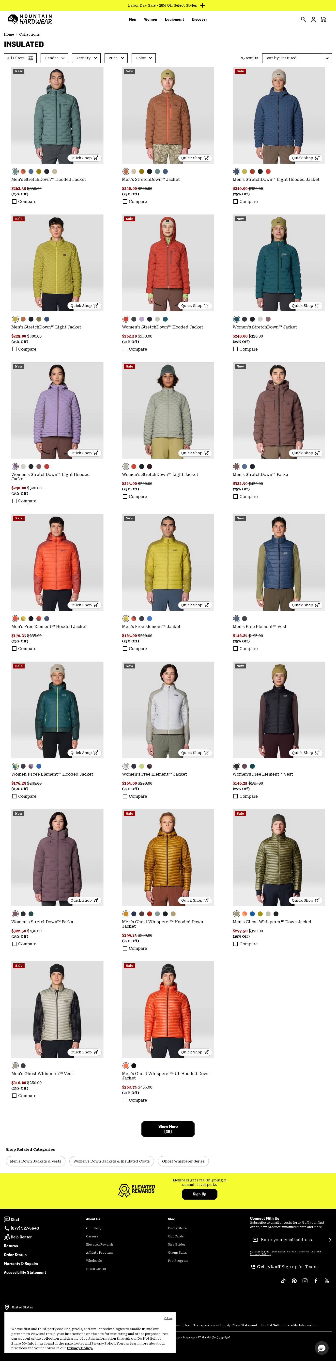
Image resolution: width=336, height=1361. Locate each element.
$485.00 (145, 1087)
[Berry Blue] (149, 618)
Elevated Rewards (100, 1244)
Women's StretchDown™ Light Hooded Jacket (50, 476)
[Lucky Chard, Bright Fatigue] (23, 618)
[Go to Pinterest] (294, 1283)
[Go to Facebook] (315, 1283)
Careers (92, 1236)
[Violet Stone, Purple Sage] (57, 410)
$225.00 (19, 336)
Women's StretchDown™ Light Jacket (160, 474)
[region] (90, 1332)
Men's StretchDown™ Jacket (151, 179)
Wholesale (94, 1260)
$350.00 (34, 188)
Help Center (21, 1237)
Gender (51, 58)
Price (113, 58)
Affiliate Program (99, 1252)
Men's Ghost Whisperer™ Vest (42, 1073)
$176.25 (19, 635)
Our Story (94, 1228)
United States (22, 1307)
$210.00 (19, 1082)
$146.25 (240, 635)
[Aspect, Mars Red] (57, 562)
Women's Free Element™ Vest (263, 774)
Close (168, 1318)
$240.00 (130, 188)
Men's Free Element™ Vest (260, 626)
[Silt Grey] (157, 319)
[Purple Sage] (268, 319)
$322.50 (240, 483)
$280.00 (34, 1082)
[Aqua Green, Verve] (57, 710)
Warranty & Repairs (21, 1263)
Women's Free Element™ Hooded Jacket (52, 774)
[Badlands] (54, 171)
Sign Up (199, 1194)
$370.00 (255, 931)
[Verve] (31, 913)
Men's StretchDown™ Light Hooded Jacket (276, 179)
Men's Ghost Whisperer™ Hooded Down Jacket (162, 924)
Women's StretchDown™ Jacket (265, 327)
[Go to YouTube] (326, 1283)
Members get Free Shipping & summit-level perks (200, 1182)
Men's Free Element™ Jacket (151, 626)
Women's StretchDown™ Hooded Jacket (162, 327)
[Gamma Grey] (260, 319)
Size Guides (176, 1244)
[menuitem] (132, 19)
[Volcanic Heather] (133, 319)
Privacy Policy (260, 1254)
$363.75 (130, 1087)
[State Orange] (168, 1009)
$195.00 (255, 635)
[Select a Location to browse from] (7, 1307)
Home (9, 34)
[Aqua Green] (165, 319)
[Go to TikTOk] (283, 1283)
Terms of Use (306, 1251)
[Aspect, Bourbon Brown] (244, 913)
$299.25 (130, 935)
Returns (11, 1246)
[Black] (46, 171)
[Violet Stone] (141, 319)
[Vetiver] (38, 171)
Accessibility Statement (25, 1272)
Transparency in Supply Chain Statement (225, 1325)
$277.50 (240, 931)
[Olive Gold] (168, 857)
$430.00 (255, 483)
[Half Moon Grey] (268, 913)
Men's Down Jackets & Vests (35, 1161)
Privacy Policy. (80, 1348)
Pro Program (178, 1260)
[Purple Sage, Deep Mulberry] (149, 766)
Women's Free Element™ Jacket (154, 774)
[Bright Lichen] (141, 766)
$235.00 (34, 635)
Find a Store (177, 1228)
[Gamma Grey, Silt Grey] (168, 710)
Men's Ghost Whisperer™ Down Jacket (272, 922)
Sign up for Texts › (284, 1266)
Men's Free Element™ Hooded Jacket (49, 626)
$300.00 (34, 336)
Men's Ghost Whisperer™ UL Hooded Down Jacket (166, 1075)
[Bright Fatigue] (244, 171)
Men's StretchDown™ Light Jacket (46, 327)
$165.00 (130, 635)
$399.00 (145, 935)
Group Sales (177, 1252)
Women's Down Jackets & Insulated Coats (112, 1161)
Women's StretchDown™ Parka (42, 922)
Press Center (96, 1269)
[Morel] (23, 171)
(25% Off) (19, 194)
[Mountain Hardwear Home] (30, 19)
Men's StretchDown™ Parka (260, 474)
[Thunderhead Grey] (57, 115)
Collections (29, 34)
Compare (27, 201)
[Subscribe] (329, 1240)
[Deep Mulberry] (149, 466)
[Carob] (279, 410)
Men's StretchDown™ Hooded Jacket (48, 179)
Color (141, 58)
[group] (199, 1182)
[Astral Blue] (31, 171)
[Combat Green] (38, 319)
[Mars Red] (268, 171)
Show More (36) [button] (168, 1129)
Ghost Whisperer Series (183, 1161)
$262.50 (19, 188)
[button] (297, 58)
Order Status (15, 1254)
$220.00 (145, 635)
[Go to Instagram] (305, 1283)
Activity (83, 58)
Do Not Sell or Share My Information (289, 1325)
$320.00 (145, 188)
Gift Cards (176, 1236)
